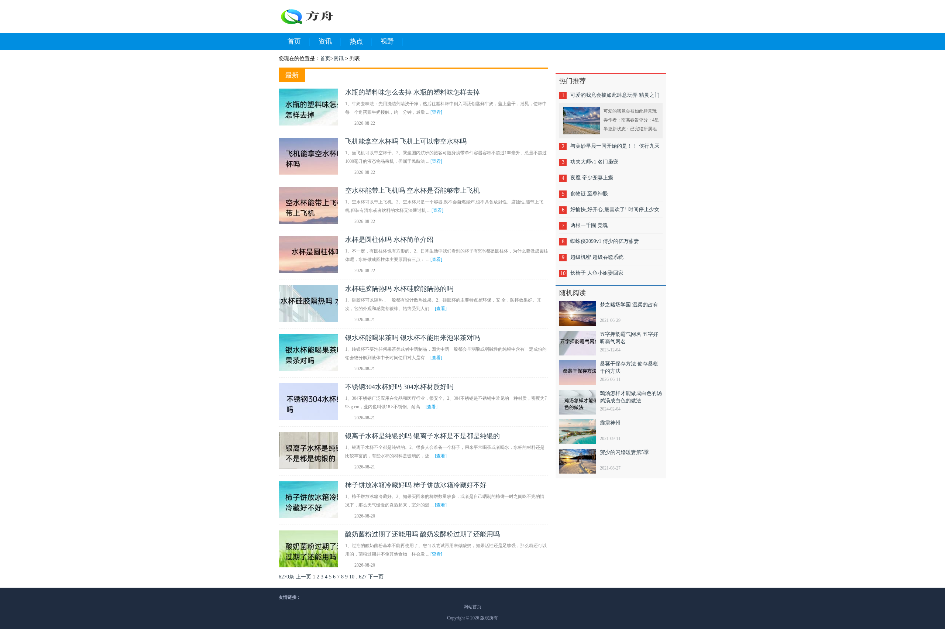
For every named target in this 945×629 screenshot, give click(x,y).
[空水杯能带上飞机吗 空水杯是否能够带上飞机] (312, 205)
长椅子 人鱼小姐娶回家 (596, 273)
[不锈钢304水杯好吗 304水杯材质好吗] (312, 401)
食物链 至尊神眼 (589, 193)
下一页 (376, 577)
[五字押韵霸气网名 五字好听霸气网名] (579, 343)
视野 (387, 41)
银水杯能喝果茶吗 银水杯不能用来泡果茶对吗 (412, 337)
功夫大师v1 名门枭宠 (594, 162)
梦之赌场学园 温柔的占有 (629, 304)
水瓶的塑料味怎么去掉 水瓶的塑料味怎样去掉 (412, 92)
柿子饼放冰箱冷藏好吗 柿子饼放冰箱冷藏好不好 (416, 485)
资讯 (325, 41)
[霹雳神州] (579, 431)
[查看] (436, 112)
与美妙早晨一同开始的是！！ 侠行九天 (615, 146)
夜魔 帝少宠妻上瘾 (591, 178)
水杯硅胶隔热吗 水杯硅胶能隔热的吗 (399, 288)
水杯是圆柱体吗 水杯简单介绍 (389, 239)
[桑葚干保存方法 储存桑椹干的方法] (579, 372)
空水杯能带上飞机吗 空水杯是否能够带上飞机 (412, 190)
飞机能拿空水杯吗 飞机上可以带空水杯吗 (406, 141)
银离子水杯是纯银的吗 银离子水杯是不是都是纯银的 (422, 436)
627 (363, 577)
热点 (356, 41)
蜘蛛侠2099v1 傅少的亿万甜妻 (604, 241)
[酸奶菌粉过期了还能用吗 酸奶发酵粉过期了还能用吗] (312, 548)
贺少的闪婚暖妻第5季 (624, 452)
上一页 (303, 577)
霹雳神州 (610, 423)
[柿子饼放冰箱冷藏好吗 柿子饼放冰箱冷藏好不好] (312, 499)
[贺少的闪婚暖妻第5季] (579, 461)
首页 (294, 41)
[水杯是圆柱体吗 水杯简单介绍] (312, 254)
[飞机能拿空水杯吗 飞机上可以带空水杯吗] (312, 156)
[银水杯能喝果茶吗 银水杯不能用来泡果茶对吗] (312, 352)
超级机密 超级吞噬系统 (596, 257)
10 (351, 577)
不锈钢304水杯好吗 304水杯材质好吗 (399, 387)
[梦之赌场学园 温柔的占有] (579, 313)
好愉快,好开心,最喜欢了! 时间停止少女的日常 (614, 212)
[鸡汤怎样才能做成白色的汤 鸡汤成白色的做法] (579, 402)
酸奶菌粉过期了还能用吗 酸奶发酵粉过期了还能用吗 (422, 534)
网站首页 (472, 606)
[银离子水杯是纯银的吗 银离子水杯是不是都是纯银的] (312, 450)
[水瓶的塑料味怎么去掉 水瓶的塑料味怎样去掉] (312, 107)
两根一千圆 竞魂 (589, 225)
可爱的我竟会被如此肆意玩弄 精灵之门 (615, 95)
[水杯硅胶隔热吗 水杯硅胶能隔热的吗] (312, 303)
